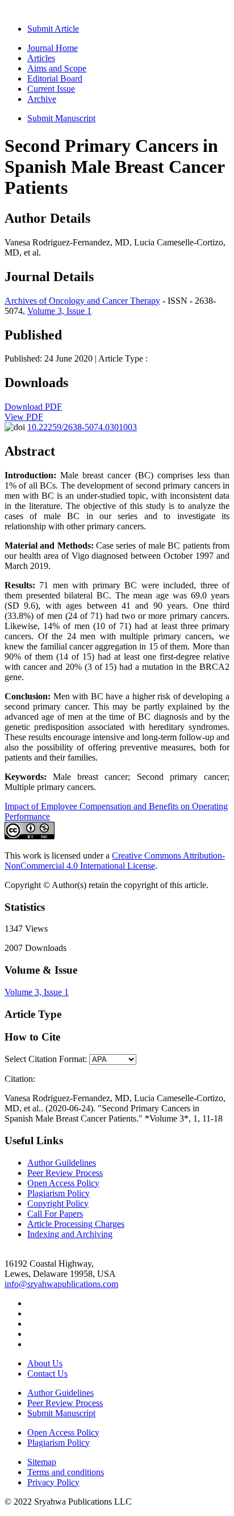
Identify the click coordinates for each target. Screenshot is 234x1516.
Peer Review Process (65, 1173)
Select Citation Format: (46, 1059)
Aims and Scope (56, 68)
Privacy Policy (53, 1482)
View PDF (24, 417)
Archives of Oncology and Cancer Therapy (82, 300)
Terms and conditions (65, 1472)
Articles (41, 58)
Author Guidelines (60, 1393)
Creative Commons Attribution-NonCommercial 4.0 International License (115, 860)
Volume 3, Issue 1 (59, 311)
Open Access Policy (63, 1183)
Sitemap (41, 1462)
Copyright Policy (58, 1203)
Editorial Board (54, 78)
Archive (41, 99)
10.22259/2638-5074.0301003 (82, 427)
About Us (44, 1363)
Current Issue (51, 89)
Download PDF (33, 406)
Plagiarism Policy (58, 1193)
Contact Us (47, 1373)
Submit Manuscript (61, 118)
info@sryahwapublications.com (61, 1284)
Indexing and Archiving (69, 1234)
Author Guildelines (61, 1162)
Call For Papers (55, 1213)
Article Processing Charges (75, 1224)
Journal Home (52, 48)
